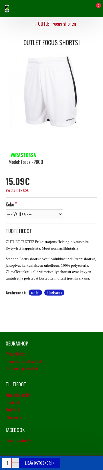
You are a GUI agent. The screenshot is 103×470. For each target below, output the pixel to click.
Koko (10, 204)
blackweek (54, 293)
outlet (35, 293)
